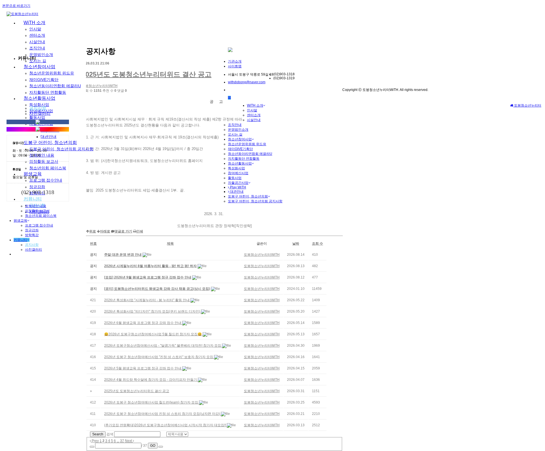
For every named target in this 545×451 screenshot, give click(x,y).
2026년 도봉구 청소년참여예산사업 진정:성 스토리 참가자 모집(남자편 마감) (162, 414)
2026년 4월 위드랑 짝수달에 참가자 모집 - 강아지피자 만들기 (151, 380)
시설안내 (254, 120)
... (118, 441)
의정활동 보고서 (37, 211)
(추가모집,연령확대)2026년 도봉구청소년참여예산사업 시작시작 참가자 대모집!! (165, 425)
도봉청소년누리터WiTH (100, 86)
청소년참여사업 (240, 139)
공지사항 (37, 107)
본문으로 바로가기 (16, 6)
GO (152, 446)
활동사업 (235, 178)
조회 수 (317, 244)
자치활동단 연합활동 (243, 159)
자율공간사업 (238, 183)
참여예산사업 (238, 173)
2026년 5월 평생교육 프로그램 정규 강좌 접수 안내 (143, 368)
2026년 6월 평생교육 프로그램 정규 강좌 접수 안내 (143, 323)
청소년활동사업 (240, 163)
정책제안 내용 (35, 206)
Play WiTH (237, 187)
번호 (93, 244)
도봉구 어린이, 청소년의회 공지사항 (255, 201)
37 (122, 441)
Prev (95, 441)
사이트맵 (235, 66)
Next (129, 441)
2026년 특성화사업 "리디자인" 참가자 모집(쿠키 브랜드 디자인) (152, 311)
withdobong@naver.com (246, 82)
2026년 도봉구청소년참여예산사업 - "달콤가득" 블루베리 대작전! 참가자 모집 (163, 346)
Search (97, 434)
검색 (109, 434)
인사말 (35, 29)
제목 (170, 244)
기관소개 (235, 61)
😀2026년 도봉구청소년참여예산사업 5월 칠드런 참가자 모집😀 (153, 334)
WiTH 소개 (34, 22)
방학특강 (32, 235)
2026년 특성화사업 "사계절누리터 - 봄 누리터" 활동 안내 (147, 300)
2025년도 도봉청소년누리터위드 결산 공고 (146, 74)
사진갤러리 (40, 113)
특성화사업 (236, 168)
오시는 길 (235, 134)
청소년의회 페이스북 (40, 216)
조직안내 (235, 125)
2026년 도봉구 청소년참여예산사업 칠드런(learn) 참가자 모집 (151, 402)
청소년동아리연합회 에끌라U (250, 154)
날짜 (295, 244)
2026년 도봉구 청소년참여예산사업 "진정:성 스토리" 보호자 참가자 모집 (159, 357)
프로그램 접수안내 (39, 225)
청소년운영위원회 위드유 (247, 144)
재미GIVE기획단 (240, 149)
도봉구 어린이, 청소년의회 (248, 196)
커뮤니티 (20, 240)
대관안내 (236, 192)
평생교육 (20, 221)
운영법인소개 (238, 130)
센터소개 (37, 35)
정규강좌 (32, 230)
